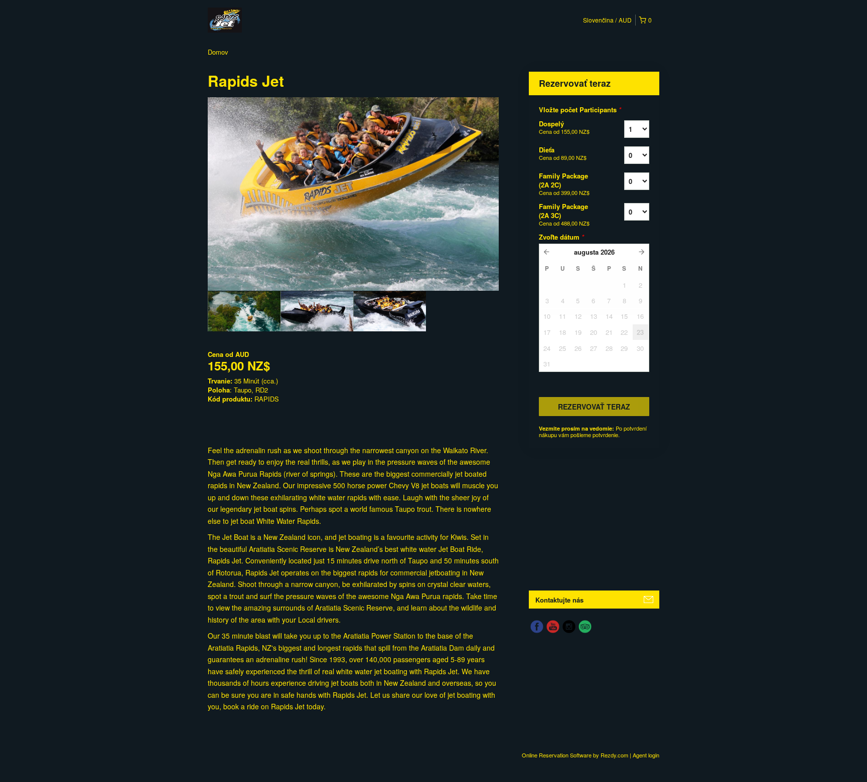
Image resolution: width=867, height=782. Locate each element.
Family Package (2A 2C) (564, 184)
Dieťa (563, 153)
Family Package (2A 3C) (564, 214)
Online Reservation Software (557, 755)
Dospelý (564, 127)
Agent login (646, 755)
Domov (218, 52)
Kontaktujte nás (559, 600)
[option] (244, 311)
